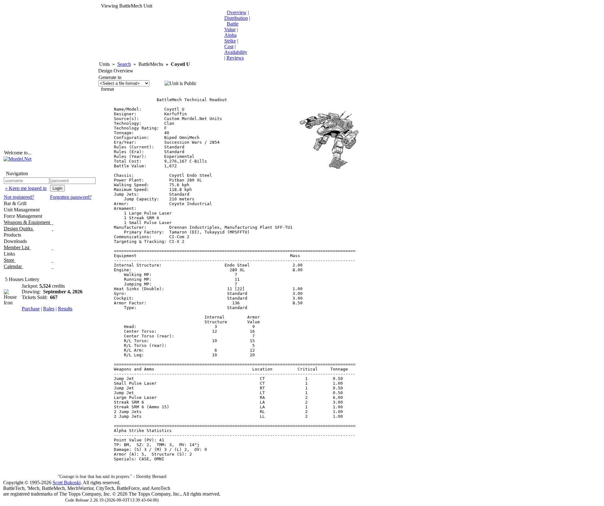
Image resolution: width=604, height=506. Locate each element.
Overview (237, 12)
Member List (17, 247)
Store (9, 260)
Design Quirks (19, 228)
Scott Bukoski (67, 482)
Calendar (13, 266)
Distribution (236, 18)
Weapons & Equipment (27, 222)
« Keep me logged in (26, 188)
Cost (228, 46)
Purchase (31, 308)
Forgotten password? (71, 197)
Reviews (235, 57)
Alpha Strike (230, 37)
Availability (235, 52)
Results (65, 308)
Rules (48, 308)
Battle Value (231, 26)
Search (124, 64)
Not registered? (19, 197)
